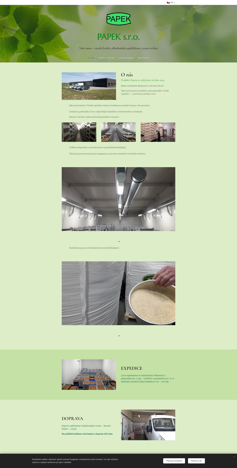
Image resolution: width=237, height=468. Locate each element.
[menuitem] (92, 58)
